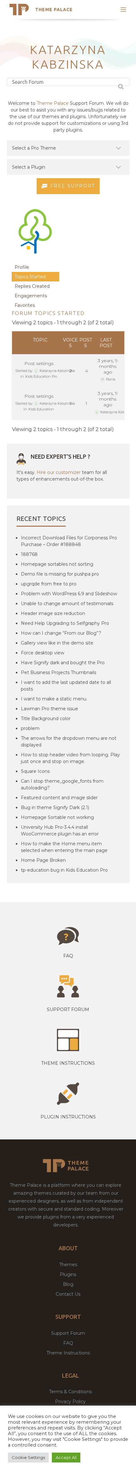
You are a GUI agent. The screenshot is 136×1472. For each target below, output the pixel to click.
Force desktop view (42, 653)
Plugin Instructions (68, 1117)
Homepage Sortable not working (57, 817)
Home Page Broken (43, 860)
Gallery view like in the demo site (57, 643)
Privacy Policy (70, 1401)
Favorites (25, 305)
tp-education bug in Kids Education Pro (64, 870)
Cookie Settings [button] (28, 1457)
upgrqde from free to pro (49, 584)
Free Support (72, 186)
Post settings (38, 363)
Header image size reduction (53, 613)
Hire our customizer (59, 472)
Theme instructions (68, 1063)
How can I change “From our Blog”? (61, 633)
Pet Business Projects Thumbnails (58, 672)
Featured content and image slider (59, 797)
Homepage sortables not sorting (57, 564)
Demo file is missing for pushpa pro (60, 574)
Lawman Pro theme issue (49, 709)
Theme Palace (54, 9)
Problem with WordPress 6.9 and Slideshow (69, 594)
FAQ (68, 1343)
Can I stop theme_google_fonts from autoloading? (62, 784)
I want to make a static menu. (54, 699)
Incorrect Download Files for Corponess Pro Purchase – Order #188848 (69, 541)
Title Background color (46, 718)
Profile (22, 267)
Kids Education (41, 409)
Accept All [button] (66, 1457)
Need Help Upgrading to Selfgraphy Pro (65, 623)
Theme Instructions (68, 1353)
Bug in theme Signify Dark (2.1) (55, 807)
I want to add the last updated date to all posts (66, 685)
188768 (29, 554)
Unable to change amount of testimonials (67, 603)
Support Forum (68, 1009)
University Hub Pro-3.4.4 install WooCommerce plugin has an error (60, 830)
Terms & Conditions (70, 1391)
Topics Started (30, 277)
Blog (68, 1284)
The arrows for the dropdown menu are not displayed (68, 741)
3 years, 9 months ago (108, 366)
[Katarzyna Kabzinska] (35, 259)
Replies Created (32, 286)
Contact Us (68, 1294)
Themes (68, 1264)
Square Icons (35, 771)
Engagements (31, 296)
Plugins (68, 1274)
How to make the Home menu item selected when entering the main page (64, 847)
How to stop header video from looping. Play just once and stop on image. (70, 758)
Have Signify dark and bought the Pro (63, 662)
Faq (68, 956)
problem (30, 728)
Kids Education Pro (41, 376)
